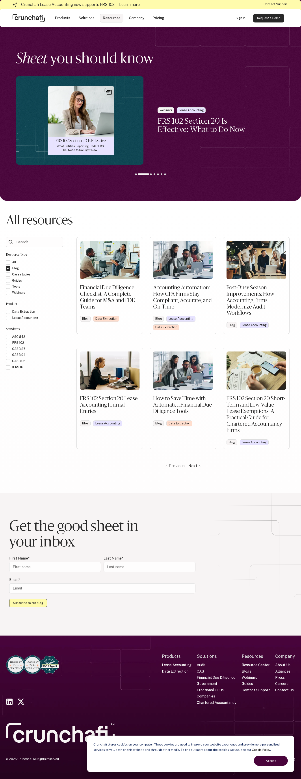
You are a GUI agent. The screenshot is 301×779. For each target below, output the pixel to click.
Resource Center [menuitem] (256, 665)
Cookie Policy (261, 749)
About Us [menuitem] (282, 665)
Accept (271, 760)
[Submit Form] (10, 242)
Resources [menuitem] (252, 656)
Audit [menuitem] (201, 665)
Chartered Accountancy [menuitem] (216, 703)
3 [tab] (148, 175)
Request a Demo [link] (268, 18)
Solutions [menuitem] (207, 656)
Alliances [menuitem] (282, 671)
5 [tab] (158, 174)
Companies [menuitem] (206, 696)
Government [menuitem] (207, 684)
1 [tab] (136, 174)
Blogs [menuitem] (246, 671)
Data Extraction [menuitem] (175, 671)
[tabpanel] (150, 120)
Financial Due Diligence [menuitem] (216, 677)
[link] (29, 17)
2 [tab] (139, 174)
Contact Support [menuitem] (256, 690)
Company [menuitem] (285, 656)
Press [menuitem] (280, 677)
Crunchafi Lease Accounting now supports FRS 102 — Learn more (80, 4)
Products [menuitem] (171, 656)
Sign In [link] (240, 18)
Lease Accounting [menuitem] (176, 665)
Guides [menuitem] (247, 684)
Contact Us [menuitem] (284, 690)
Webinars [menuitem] (249, 677)
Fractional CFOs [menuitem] (210, 690)
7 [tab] (165, 174)
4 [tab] (154, 174)
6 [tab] (161, 174)
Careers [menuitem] (281, 684)
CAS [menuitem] (200, 671)
